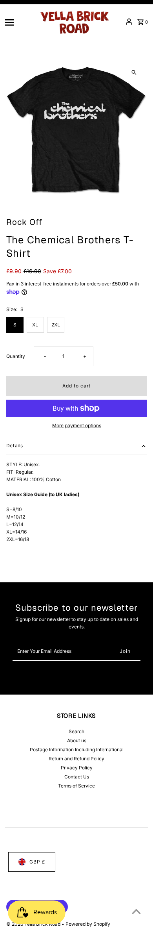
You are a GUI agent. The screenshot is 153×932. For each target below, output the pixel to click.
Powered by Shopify (88, 924)
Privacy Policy (77, 768)
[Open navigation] (19, 21)
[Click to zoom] (134, 73)
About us (76, 740)
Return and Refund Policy (76, 759)
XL (35, 325)
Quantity (15, 356)
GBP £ (37, 862)
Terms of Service (76, 786)
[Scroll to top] (136, 911)
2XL (55, 325)
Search (76, 731)
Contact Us (76, 777)
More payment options (76, 425)
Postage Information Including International (77, 749)
